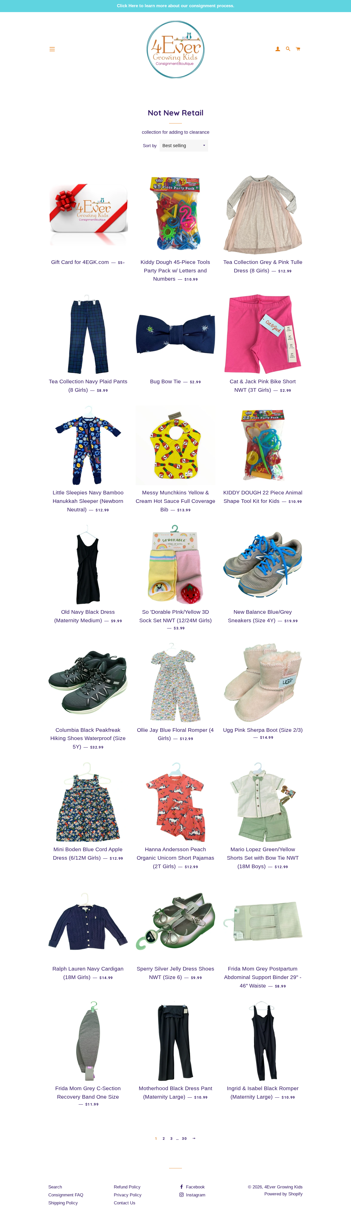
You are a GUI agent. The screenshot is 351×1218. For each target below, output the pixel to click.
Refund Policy (127, 1187)
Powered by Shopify (283, 1194)
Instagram (195, 1195)
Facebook (195, 1187)
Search (55, 1187)
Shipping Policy (63, 1203)
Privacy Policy (128, 1195)
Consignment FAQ (65, 1195)
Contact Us (124, 1203)
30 (184, 1138)
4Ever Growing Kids (283, 1187)
